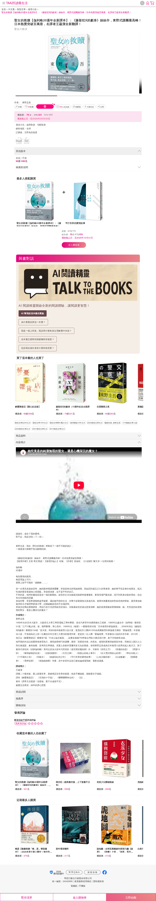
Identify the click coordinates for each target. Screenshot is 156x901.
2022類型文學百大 (22, 428)
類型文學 (21, 9)
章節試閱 (21, 691)
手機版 (82, 885)
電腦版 (74, 885)
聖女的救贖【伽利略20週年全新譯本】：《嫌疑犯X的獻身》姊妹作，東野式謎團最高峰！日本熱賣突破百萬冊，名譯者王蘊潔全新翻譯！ (39, 224)
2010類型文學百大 (57, 428)
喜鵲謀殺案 (143, 406)
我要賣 (78, 106)
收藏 (31, 106)
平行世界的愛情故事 (75, 222)
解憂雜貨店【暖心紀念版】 (28, 406)
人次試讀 (64, 106)
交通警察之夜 (103, 406)
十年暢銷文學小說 (129, 422)
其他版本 (21, 151)
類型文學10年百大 (40, 422)
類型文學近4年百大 (23, 422)
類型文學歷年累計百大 (59, 422)
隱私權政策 (98, 881)
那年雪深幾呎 (62, 848)
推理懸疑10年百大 (77, 422)
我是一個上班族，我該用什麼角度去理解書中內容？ (46, 330)
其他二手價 (21, 159)
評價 (20, 106)
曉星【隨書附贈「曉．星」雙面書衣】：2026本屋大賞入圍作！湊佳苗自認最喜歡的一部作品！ (33, 851)
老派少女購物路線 (105, 781)
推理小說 (32, 9)
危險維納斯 (143, 781)
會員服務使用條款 (82, 881)
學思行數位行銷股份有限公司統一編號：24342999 (72, 880)
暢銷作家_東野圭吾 (112, 422)
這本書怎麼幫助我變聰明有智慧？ (37, 339)
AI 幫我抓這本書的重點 (32, 313)
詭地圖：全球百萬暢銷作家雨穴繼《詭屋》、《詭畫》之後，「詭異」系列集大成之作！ (115, 851)
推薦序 (19, 698)
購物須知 (21, 705)
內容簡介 (21, 442)
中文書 (11, 9)
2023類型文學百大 (95, 422)
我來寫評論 (20, 723)
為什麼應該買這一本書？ (33, 322)
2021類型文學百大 (40, 428)
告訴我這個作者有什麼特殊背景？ (37, 348)
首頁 (4, 9)
